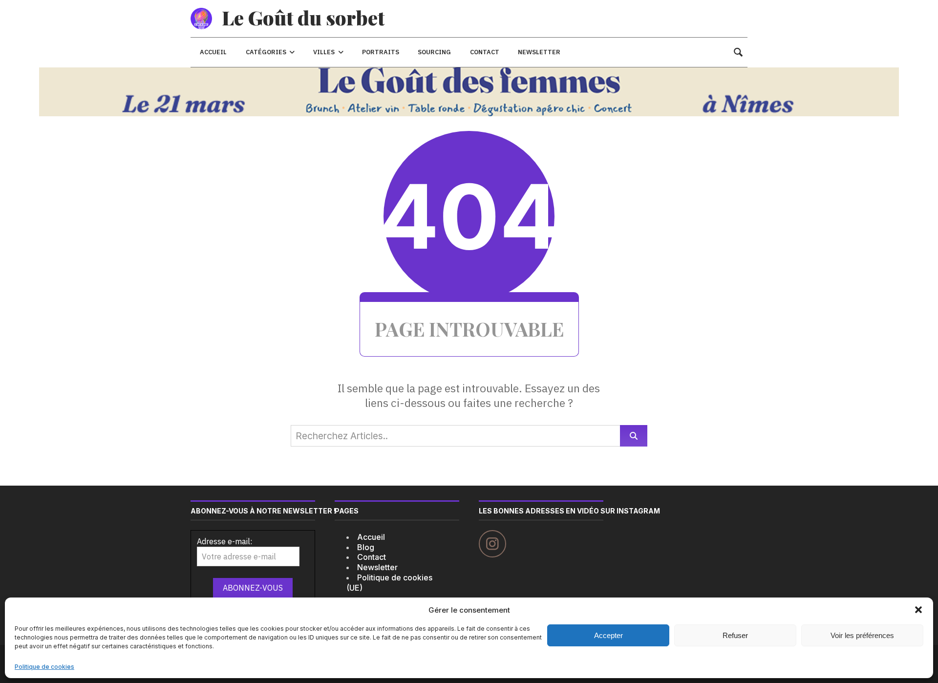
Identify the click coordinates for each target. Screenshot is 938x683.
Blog (365, 547)
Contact (371, 557)
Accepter (608, 635)
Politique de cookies (44, 666)
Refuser (735, 635)
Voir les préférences (862, 635)
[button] (918, 610)
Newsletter (377, 567)
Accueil (371, 537)
